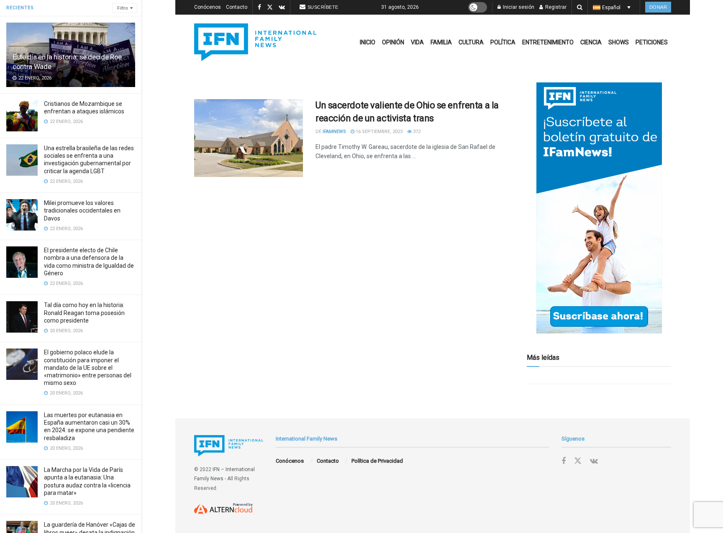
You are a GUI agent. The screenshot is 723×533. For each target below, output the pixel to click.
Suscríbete (323, 7)
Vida (417, 42)
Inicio (367, 42)
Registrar (555, 7)
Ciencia (591, 42)
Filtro (122, 8)
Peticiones (652, 42)
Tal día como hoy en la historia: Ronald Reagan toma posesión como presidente (84, 312)
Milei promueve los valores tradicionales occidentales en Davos (82, 210)
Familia (441, 42)
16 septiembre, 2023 (378, 131)
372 (416, 131)
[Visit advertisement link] (599, 207)
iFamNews (334, 131)
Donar (658, 7)
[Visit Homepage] (255, 42)
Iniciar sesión (518, 7)
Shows (618, 42)
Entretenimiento (548, 42)
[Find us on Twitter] (270, 7)
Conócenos (207, 7)
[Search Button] (579, 7)
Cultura (471, 42)
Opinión (393, 42)
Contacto (236, 7)
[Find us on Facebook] (259, 7)
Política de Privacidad (377, 461)
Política (502, 42)
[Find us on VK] (282, 7)
